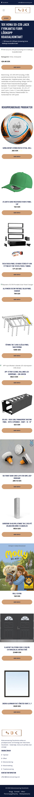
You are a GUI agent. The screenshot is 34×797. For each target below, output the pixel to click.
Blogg (11, 792)
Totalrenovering (8, 769)
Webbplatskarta (24, 794)
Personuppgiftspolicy (11, 794)
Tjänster (5, 755)
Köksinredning (7, 766)
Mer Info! (17, 67)
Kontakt (17, 792)
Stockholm (5, 2)
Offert (6, 18)
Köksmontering (8, 762)
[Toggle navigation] (3, 10)
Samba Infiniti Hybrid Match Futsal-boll (17, 148)
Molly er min (17, 593)
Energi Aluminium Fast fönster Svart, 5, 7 (17, 703)
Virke (11, 57)
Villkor (23, 792)
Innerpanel (17, 57)
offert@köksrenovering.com (25, 2)
